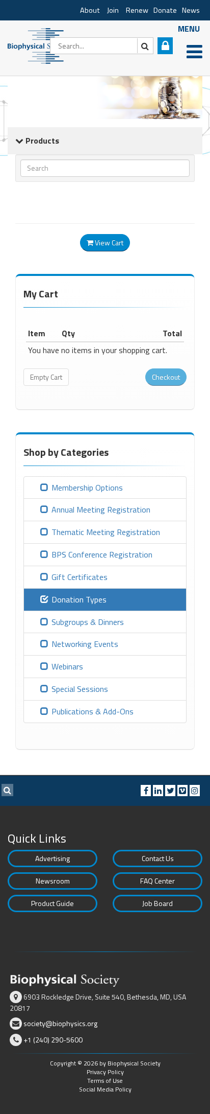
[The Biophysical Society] (38, 45)
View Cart (108, 242)
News (191, 10)
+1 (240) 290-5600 (53, 1039)
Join (113, 10)
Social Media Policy (105, 1089)
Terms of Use (105, 1080)
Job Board (157, 903)
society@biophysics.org (60, 1023)
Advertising (52, 858)
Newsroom (53, 880)
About (90, 10)
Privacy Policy (105, 1071)
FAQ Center (157, 880)
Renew (137, 10)
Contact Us (158, 858)
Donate (165, 10)
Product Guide (52, 903)
